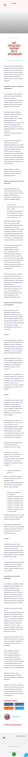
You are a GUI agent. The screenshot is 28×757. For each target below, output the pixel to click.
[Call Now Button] (14, 754)
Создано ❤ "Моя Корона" (14, 752)
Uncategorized (14, 38)
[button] (9, 704)
